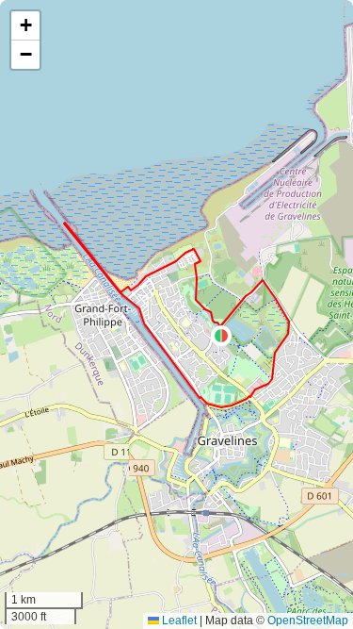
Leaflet (178, 620)
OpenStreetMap (307, 620)
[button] (221, 335)
